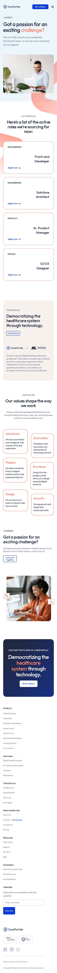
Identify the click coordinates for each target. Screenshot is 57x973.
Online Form (8, 733)
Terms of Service (9, 962)
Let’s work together (10, 558)
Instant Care (8, 728)
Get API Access (9, 874)
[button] (51, 7)
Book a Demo (29, 683)
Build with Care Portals (12, 869)
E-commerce (8, 748)
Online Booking (9, 713)
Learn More (13, 333)
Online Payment (9, 743)
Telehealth (7, 718)
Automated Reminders (12, 738)
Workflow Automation (12, 723)
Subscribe (9, 911)
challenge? (32, 30)
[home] (17, 7)
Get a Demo (40, 7)
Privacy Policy (22, 962)
